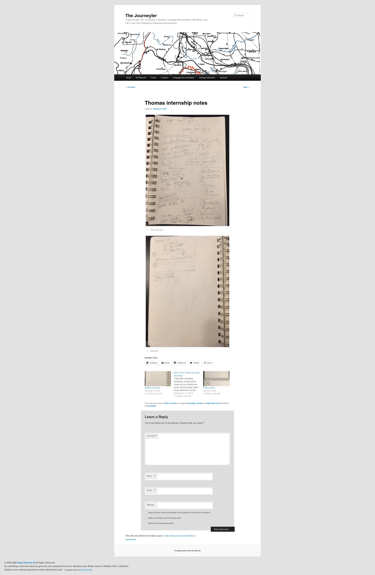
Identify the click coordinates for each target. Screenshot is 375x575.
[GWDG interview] (158, 378)
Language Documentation (183, 77)
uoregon (199, 403)
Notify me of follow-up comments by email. (164, 518)
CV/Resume (141, 77)
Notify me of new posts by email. (161, 523)
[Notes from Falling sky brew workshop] (188, 384)
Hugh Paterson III (213, 403)
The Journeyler (141, 15)
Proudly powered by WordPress (187, 550)
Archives (223, 77)
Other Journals (170, 403)
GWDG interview (152, 387)
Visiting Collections (207, 77)
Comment (152, 435)
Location (164, 77)
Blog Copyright (86, 569)
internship (191, 403)
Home (128, 77)
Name (151, 476)
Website (150, 504)
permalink (152, 405)
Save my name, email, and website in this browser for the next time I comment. (179, 512)
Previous (130, 87)
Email (151, 490)
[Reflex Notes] (216, 378)
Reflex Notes (209, 387)
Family (153, 77)
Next (246, 87)
